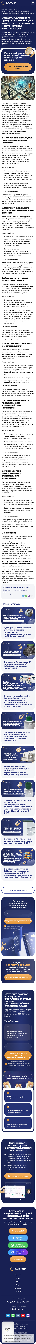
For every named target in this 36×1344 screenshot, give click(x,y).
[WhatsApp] (26, 596)
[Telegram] (23, 596)
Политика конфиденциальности (18, 1332)
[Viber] (29, 596)
